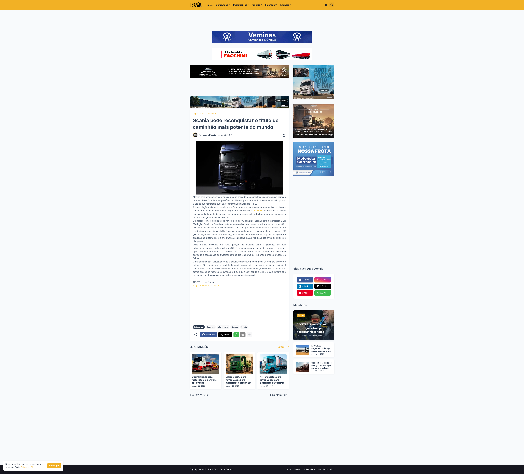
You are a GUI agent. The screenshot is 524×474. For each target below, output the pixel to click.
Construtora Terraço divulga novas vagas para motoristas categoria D (321, 365)
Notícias (235, 327)
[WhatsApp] (236, 334)
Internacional (223, 327)
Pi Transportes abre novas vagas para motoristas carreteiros (272, 380)
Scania (244, 327)
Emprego (270, 5)
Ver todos (282, 347)
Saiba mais (25, 467)
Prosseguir (54, 465)
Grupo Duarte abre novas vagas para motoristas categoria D (238, 380)
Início (210, 5)
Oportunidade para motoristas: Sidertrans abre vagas (204, 380)
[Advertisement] (262, 20)
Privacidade (309, 469)
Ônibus (256, 5)
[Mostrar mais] (249, 334)
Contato (297, 469)
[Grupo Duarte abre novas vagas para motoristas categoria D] (239, 364)
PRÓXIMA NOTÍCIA (278, 395)
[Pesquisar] (331, 4)
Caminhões (222, 5)
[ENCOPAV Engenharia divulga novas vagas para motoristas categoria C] (302, 350)
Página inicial (199, 113)
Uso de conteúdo (326, 469)
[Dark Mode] (326, 4)
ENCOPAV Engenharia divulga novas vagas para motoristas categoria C (320, 348)
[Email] (242, 334)
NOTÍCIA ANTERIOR (200, 395)
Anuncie (284, 5)
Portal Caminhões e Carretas (220, 469)
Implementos (240, 5)
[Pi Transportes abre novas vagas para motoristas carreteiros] (273, 364)
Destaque (211, 113)
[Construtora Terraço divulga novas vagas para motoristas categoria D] (302, 367)
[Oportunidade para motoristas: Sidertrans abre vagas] (205, 364)
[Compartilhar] (283, 135)
